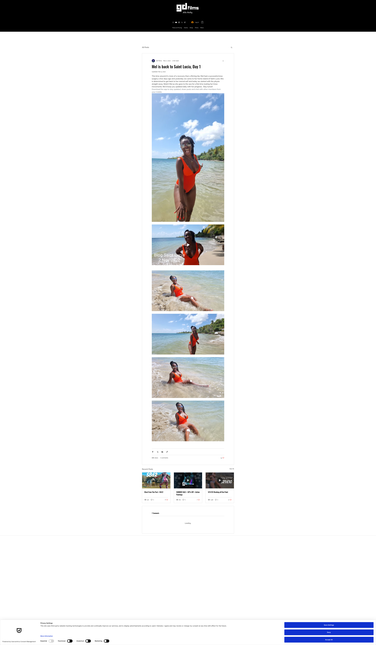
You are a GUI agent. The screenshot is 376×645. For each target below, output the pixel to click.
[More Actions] (223, 533)
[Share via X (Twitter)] (157, 452)
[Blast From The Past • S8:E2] (156, 480)
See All (232, 469)
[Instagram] (179, 22)
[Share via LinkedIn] (162, 452)
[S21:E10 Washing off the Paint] (220, 480)
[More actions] (223, 61)
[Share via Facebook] (153, 452)
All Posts (145, 47)
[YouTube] (176, 22)
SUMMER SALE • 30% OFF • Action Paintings (188, 493)
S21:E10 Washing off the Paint (218, 492)
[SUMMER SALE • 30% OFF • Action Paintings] (188, 480)
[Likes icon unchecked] (157, 542)
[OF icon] (173, 22)
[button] (202, 22)
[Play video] (188, 244)
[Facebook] (185, 22)
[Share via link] (167, 452)
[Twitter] (182, 22)
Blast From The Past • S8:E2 (153, 492)
